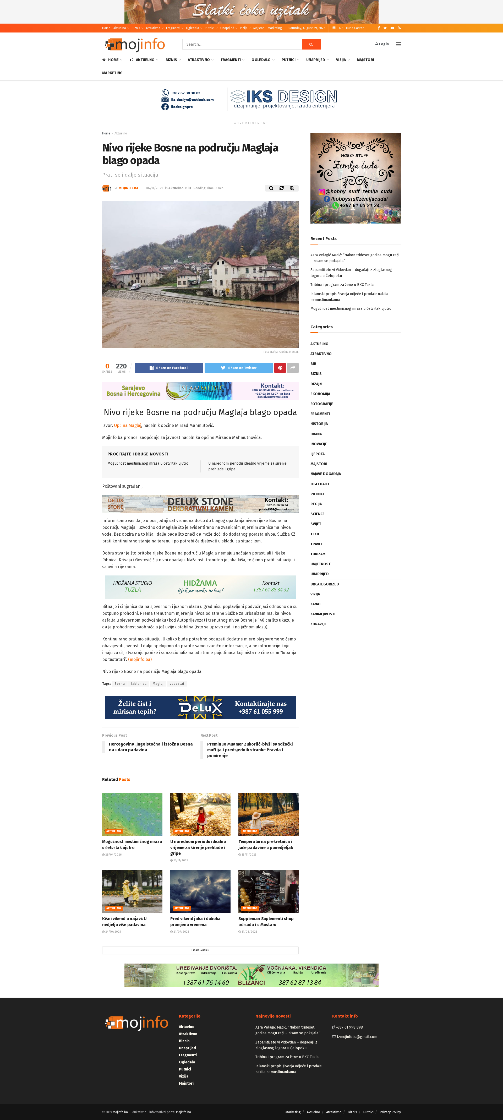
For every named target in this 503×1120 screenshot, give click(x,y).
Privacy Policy (390, 1112)
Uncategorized (324, 584)
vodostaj (177, 684)
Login (383, 44)
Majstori (259, 28)
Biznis (136, 28)
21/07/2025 (181, 931)
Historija (319, 424)
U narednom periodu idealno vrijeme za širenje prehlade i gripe (198, 847)
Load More (200, 950)
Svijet (315, 524)
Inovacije (318, 444)
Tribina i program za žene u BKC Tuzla (342, 284)
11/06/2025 (249, 931)
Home (106, 28)
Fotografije (321, 404)
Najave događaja (325, 474)
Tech (314, 534)
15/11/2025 (180, 860)
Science (317, 514)
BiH (188, 188)
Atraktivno (153, 28)
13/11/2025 (248, 854)
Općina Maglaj (127, 425)
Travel (316, 544)
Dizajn (316, 384)
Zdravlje (318, 624)
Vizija (244, 28)
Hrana (316, 434)
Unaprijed (227, 28)
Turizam (317, 554)
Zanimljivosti (322, 614)
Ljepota (317, 454)
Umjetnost (320, 564)
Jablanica (139, 684)
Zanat (315, 604)
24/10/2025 (113, 931)
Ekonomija (320, 394)
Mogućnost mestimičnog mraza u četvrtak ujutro (147, 463)
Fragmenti (173, 28)
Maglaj (158, 684)
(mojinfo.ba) (140, 659)
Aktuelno (119, 28)
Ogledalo (192, 28)
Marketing (275, 28)
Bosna (120, 684)
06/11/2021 (154, 188)
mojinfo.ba (128, 188)
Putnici (210, 28)
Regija (316, 504)
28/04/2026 (113, 854)
